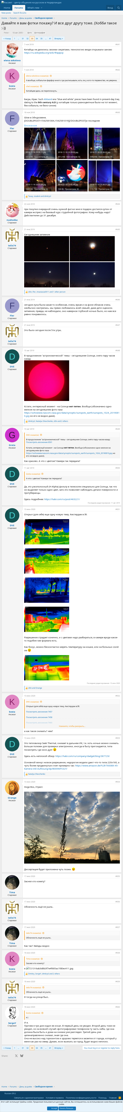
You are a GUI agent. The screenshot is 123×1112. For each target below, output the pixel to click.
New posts (6, 12)
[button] (42, 8)
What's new (33, 7)
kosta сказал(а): (33, 1013)
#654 (118, 782)
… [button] (18, 38)
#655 (118, 876)
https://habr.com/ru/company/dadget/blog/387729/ (82, 756)
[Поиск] (119, 8)
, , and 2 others (48, 421)
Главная (113, 1097)
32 (27, 38)
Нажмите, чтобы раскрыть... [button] (72, 726)
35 (41, 38)
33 (32, 38)
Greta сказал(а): (33, 474)
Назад (8, 38)
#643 (118, 112)
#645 (118, 229)
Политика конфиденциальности (81, 1097)
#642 (118, 70)
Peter (6, 32)
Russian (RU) (10, 1093)
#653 (118, 738)
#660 (118, 1007)
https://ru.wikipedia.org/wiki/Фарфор (43, 52)
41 (50, 38)
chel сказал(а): (32, 86)
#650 (118, 468)
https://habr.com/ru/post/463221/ (62, 499)
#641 (118, 44)
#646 (118, 299)
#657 (118, 927)
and (35, 688)
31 (23, 38)
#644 (118, 204)
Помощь (102, 1097)
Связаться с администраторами (29, 1097)
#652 (118, 696)
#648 (118, 350)
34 (37, 38)
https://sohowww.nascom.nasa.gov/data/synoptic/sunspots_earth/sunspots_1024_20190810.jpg (69, 453)
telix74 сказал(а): (33, 933)
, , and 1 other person (46, 292)
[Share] (112, 44)
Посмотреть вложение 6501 (39, 442)
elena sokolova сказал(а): (37, 75)
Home (7, 7)
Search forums (19, 12)
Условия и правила (55, 1097)
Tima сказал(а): (33, 958)
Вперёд (57, 38)
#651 (118, 509)
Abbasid (48, 99)
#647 (118, 325)
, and (39, 196)
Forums (19, 7)
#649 (118, 429)
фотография (39, 32)
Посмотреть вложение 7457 (39, 711)
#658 (118, 953)
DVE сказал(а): (32, 435)
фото (29, 32)
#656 (118, 901)
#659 (118, 981)
